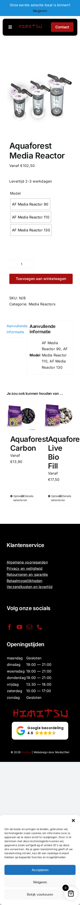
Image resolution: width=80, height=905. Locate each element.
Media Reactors (42, 304)
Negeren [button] (40, 11)
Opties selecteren (17, 498)
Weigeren (40, 882)
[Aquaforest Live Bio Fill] (59, 416)
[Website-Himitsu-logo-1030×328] (30, 25)
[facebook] (9, 627)
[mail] (29, 627)
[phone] (39, 627)
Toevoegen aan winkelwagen (41, 278)
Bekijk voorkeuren (40, 894)
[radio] (30, 204)
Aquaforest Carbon (29, 443)
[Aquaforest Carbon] (21, 416)
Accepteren (40, 870)
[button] (73, 820)
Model (15, 193)
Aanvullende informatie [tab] (15, 329)
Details (28, 496)
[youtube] (19, 627)
